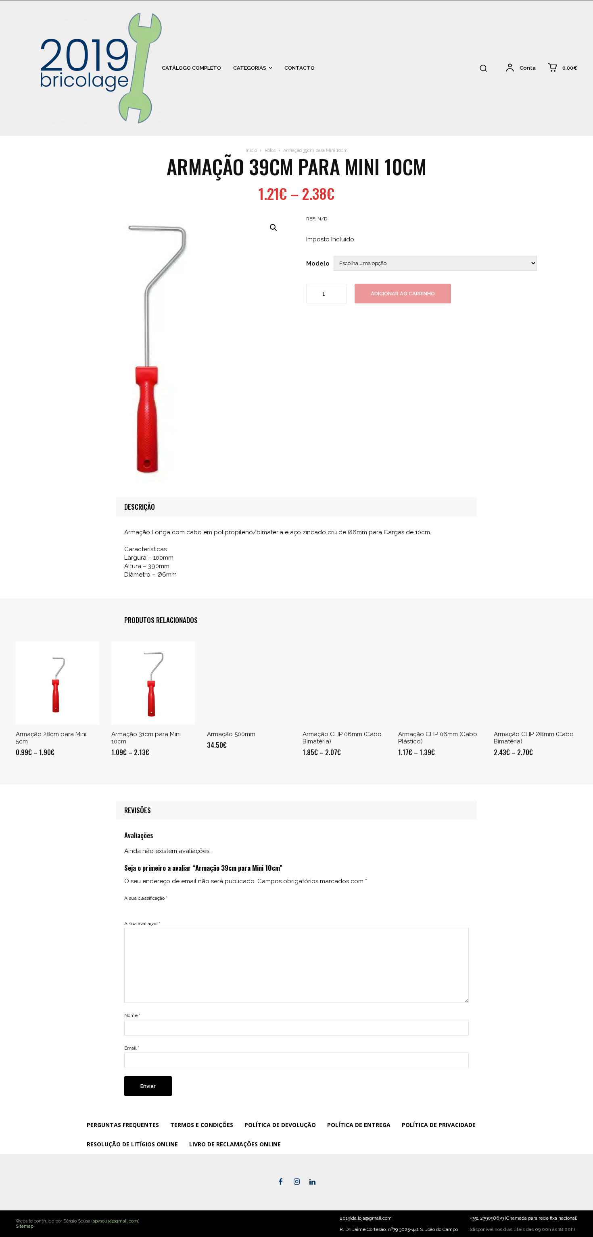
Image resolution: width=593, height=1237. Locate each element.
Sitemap (24, 1226)
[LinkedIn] (313, 1182)
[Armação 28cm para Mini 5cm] (57, 683)
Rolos (270, 150)
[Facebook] (281, 1182)
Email (131, 1048)
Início (251, 150)
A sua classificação (145, 898)
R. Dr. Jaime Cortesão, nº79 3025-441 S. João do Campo (399, 1229)
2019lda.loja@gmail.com (366, 1218)
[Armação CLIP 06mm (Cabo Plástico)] (440, 683)
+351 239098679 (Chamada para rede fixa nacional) (523, 1218)
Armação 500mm (231, 734)
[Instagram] (296, 1182)
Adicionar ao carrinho (403, 294)
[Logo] (20, 68)
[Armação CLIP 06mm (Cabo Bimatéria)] (344, 683)
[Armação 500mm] (248, 683)
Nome (132, 1015)
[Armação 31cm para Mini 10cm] (153, 683)
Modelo (318, 263)
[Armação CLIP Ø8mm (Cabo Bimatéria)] (535, 683)
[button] (483, 68)
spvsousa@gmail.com (115, 1221)
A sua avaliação (142, 923)
